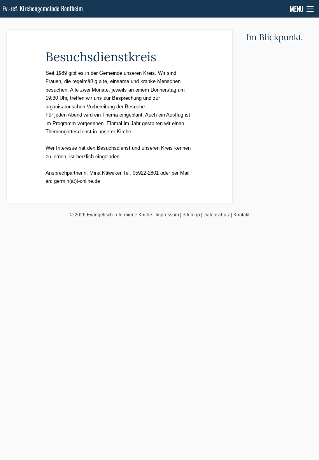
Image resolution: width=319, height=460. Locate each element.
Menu (296, 9)
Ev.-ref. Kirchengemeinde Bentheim (42, 8)
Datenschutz (216, 215)
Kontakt (241, 215)
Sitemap (191, 215)
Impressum (167, 215)
